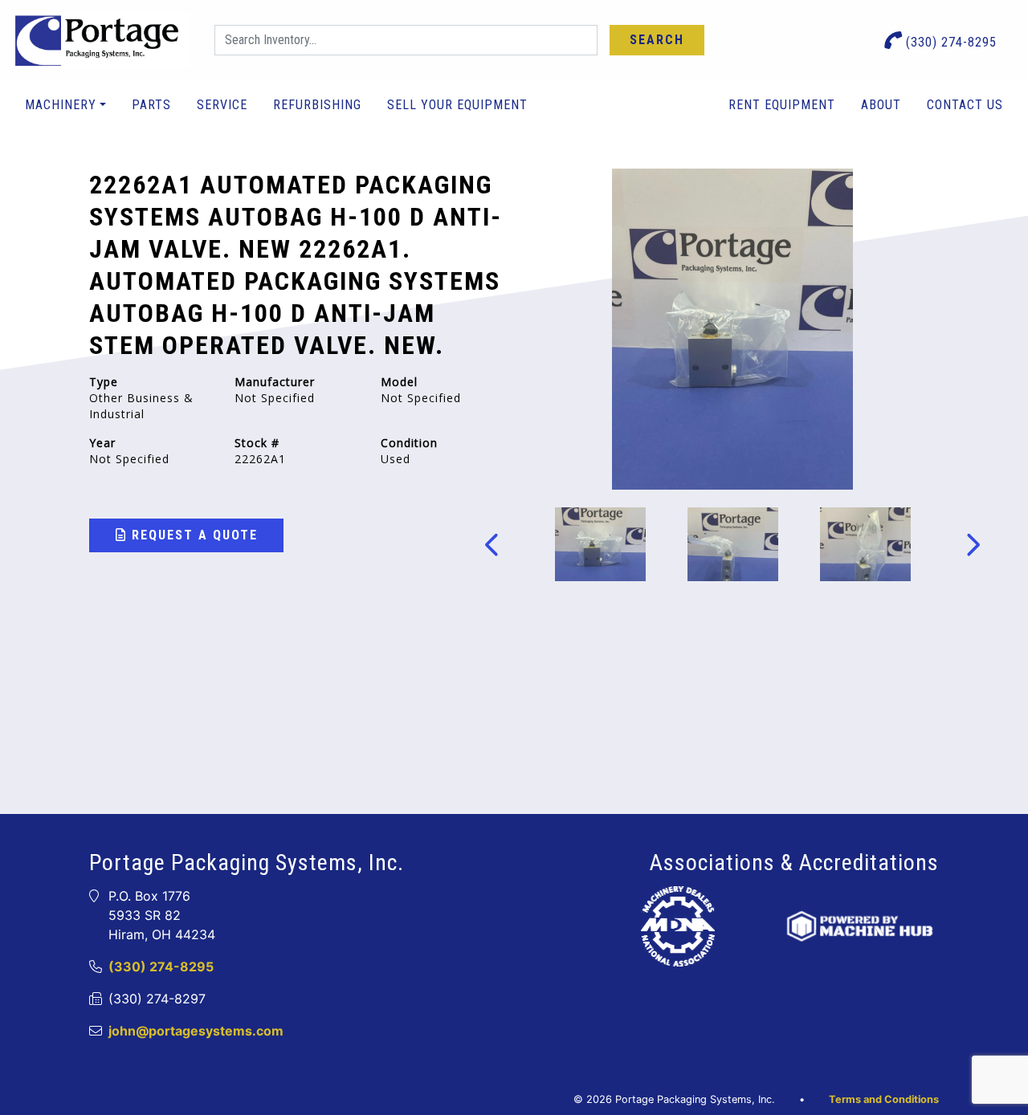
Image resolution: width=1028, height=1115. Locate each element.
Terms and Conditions (884, 1099)
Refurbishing (317, 104)
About (881, 104)
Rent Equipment (781, 104)
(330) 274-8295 (949, 42)
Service (222, 104)
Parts (151, 104)
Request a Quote (192, 535)
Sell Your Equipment (457, 104)
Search (657, 39)
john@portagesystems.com (196, 1031)
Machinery (60, 104)
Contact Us (965, 104)
